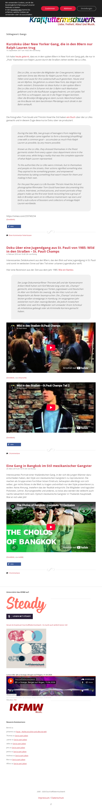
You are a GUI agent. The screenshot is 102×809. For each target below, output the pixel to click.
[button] (14, 226)
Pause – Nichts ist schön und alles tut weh (31, 732)
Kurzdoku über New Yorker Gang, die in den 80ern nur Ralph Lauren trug (49, 46)
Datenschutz (57, 797)
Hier (15, 700)
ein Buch (71, 117)
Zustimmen (50, 8)
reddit (20, 557)
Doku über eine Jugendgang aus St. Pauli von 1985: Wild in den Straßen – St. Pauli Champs (50, 249)
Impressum (43, 797)
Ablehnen (68, 8)
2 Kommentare (14, 453)
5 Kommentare (14, 573)
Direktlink (10, 219)
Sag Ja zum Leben (21, 736)
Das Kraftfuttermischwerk (14, 697)
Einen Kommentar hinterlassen (20, 235)
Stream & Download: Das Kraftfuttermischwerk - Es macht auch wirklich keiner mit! (36, 625)
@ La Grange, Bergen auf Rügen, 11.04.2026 (37, 697)
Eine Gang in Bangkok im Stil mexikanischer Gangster (49, 465)
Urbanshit (22, 378)
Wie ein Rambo (65, 269)
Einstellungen (16, 10)
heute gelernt (22, 56)
